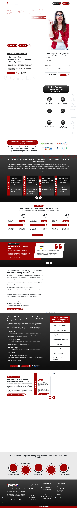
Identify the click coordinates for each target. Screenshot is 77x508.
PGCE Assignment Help (47, 496)
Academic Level (48, 62)
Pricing (32, 3)
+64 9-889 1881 (11, 45)
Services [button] (37, 3)
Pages (59, 68)
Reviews (44, 3)
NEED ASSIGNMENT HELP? (14, 309)
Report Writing (34, 499)
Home (22, 3)
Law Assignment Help (47, 491)
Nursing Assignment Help (48, 494)
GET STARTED (42, 394)
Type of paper (47, 57)
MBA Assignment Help (47, 487)
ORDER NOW (22, 45)
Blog (50, 3)
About (27, 3)
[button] (36, 197)
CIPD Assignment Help (47, 489)
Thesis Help (45, 500)
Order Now (55, 3)
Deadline (46, 68)
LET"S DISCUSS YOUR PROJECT (15, 394)
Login (64, 3)
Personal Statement (47, 498)
